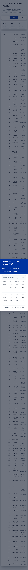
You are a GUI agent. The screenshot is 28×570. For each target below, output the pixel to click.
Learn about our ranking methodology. (14, 307)
